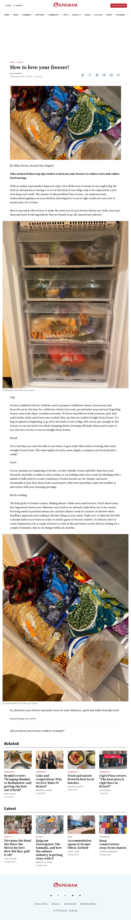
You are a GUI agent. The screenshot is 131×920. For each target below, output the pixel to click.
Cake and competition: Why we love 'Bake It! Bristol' (49, 781)
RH (73, 910)
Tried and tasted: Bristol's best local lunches (81, 779)
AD (76, 910)
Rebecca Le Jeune (44, 862)
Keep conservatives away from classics (112, 844)
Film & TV (76, 15)
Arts (65, 15)
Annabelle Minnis (44, 790)
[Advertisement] (65, 37)
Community (53, 15)
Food (12, 62)
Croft (21, 62)
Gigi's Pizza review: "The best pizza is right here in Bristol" (113, 781)
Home (6, 15)
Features (40, 15)
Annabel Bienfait (76, 787)
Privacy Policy (41, 904)
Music (88, 15)
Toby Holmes (10, 859)
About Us (56, 904)
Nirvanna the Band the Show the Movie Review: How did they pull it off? (17, 848)
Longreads (104, 837)
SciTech (98, 15)
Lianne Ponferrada (108, 852)
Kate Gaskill (10, 794)
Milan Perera (16, 73)
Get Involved (118, 5)
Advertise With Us (88, 904)
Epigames (120, 15)
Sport (109, 15)
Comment (26, 15)
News (15, 15)
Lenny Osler (73, 852)
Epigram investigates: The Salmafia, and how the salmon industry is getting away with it (49, 849)
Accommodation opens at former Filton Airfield (79, 844)
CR (70, 910)
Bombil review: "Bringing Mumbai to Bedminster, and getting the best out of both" (17, 783)
